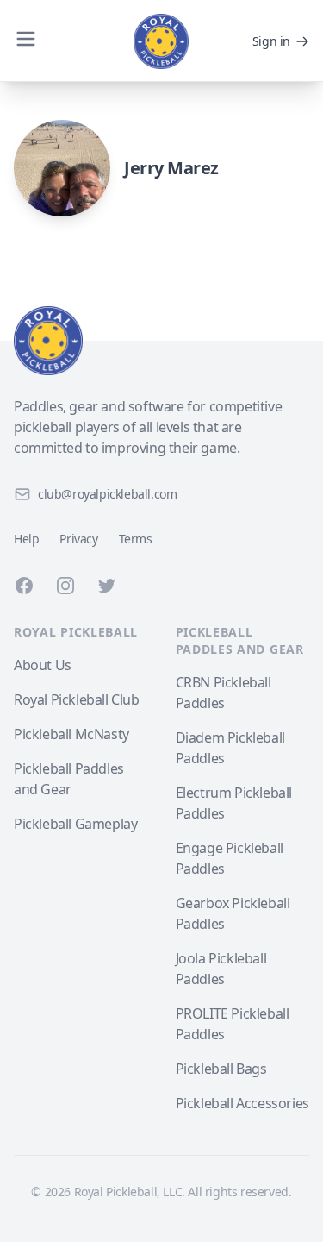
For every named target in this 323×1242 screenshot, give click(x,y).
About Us (42, 665)
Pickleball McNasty (71, 733)
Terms (135, 538)
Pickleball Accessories (242, 1103)
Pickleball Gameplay (75, 823)
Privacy (78, 538)
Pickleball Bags (221, 1068)
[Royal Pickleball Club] (161, 340)
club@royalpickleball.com (107, 494)
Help (26, 538)
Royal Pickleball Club (77, 699)
